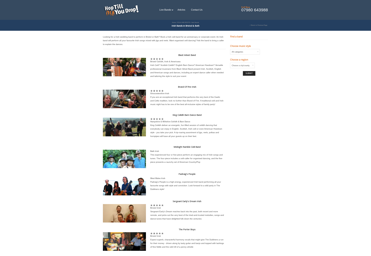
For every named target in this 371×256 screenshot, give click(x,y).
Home (174, 22)
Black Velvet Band (187, 55)
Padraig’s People (187, 173)
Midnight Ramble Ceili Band (187, 146)
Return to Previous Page (259, 25)
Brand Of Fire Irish (187, 86)
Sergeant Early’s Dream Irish (187, 201)
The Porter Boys (187, 229)
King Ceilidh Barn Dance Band (187, 114)
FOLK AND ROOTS (183, 22)
